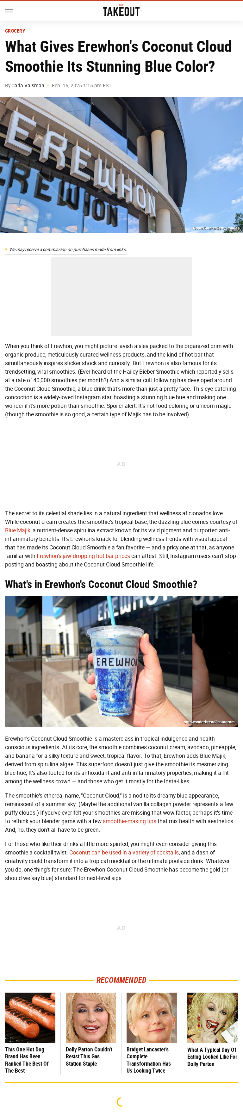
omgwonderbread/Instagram (209, 722)
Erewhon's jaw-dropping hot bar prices (83, 556)
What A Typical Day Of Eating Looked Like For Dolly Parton (212, 1056)
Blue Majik (17, 530)
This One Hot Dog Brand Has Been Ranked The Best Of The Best (27, 1060)
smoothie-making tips (129, 821)
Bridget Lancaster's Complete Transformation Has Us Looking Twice (149, 1060)
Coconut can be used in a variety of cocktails (124, 852)
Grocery (15, 31)
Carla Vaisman (27, 86)
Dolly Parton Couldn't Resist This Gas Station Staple (89, 1056)
